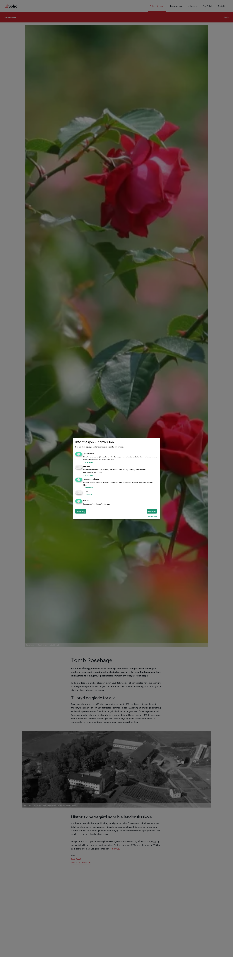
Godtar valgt (81, 511)
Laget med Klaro (152, 516)
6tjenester (88, 462)
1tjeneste (87, 494)
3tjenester (88, 475)
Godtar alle (152, 511)
